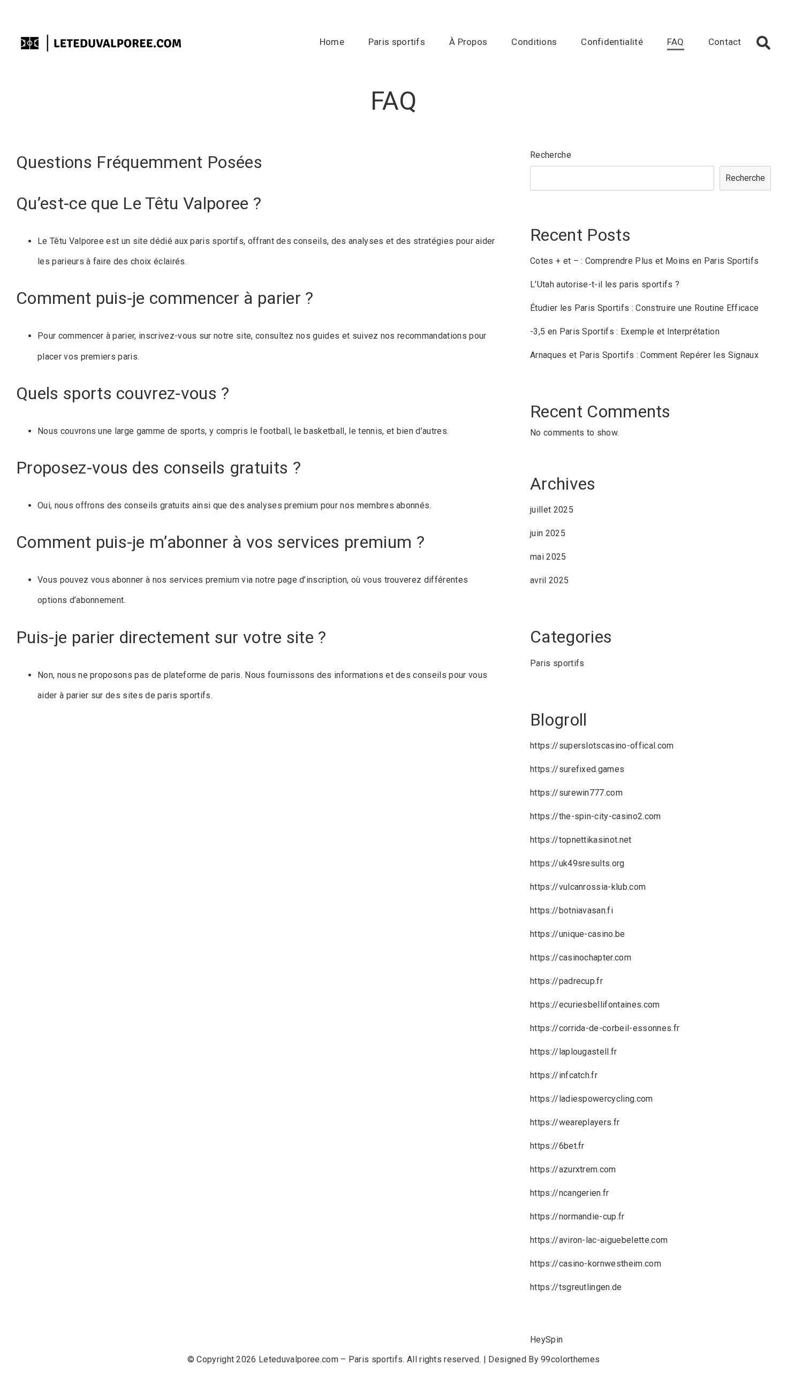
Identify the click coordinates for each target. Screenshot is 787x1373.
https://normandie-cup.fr (577, 1216)
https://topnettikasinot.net (581, 840)
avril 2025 (549, 580)
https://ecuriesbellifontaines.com (595, 1005)
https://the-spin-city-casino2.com (595, 816)
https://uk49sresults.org (577, 863)
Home (332, 41)
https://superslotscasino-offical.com (602, 746)
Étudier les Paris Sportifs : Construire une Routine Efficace (644, 308)
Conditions (534, 41)
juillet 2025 (551, 510)
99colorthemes (570, 1359)
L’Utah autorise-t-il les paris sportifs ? (604, 284)
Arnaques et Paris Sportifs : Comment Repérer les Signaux (644, 355)
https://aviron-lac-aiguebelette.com (599, 1240)
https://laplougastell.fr (573, 1052)
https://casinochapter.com (580, 957)
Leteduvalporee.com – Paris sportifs (331, 1359)
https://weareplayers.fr (574, 1122)
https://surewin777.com (576, 793)
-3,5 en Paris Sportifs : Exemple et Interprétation (625, 331)
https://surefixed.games (577, 769)
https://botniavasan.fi (571, 910)
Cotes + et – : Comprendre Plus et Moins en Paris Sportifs (644, 261)
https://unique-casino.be (577, 934)
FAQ (675, 41)
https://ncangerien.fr (569, 1193)
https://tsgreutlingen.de (576, 1287)
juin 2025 (547, 533)
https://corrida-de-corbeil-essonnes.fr (604, 1028)
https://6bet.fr (557, 1146)
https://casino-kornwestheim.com (595, 1263)
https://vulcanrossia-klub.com (588, 887)
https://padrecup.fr (566, 981)
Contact (724, 41)
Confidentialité (612, 41)
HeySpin (546, 1339)
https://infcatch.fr (563, 1075)
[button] (763, 42)
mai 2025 (548, 557)
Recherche (550, 155)
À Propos (468, 41)
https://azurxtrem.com (573, 1169)
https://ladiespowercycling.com (591, 1099)
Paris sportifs (396, 41)
